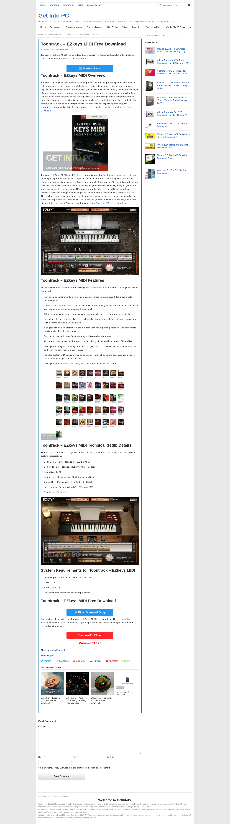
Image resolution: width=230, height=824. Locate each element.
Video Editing (112, 27)
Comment (43, 726)
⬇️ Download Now (90, 68)
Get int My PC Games (176, 27)
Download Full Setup (90, 635)
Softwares (54, 27)
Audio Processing (53, 34)
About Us (54, 5)
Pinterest (113, 661)
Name (41, 757)
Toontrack (61, 492)
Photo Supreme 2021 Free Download (108, 203)
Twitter (47, 661)
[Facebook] (190, 27)
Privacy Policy (94, 5)
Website (111, 757)
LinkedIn (96, 661)
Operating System (74, 27)
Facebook (64, 661)
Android (135, 27)
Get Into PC (48, 796)
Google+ (80, 661)
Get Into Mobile (152, 27)
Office (125, 27)
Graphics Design (94, 27)
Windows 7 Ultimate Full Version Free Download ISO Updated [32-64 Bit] (173, 85)
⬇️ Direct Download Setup (90, 612)
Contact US (68, 5)
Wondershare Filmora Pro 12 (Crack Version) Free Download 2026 (172, 100)
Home (43, 5)
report (180, 815)
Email (128, 661)
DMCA (80, 5)
